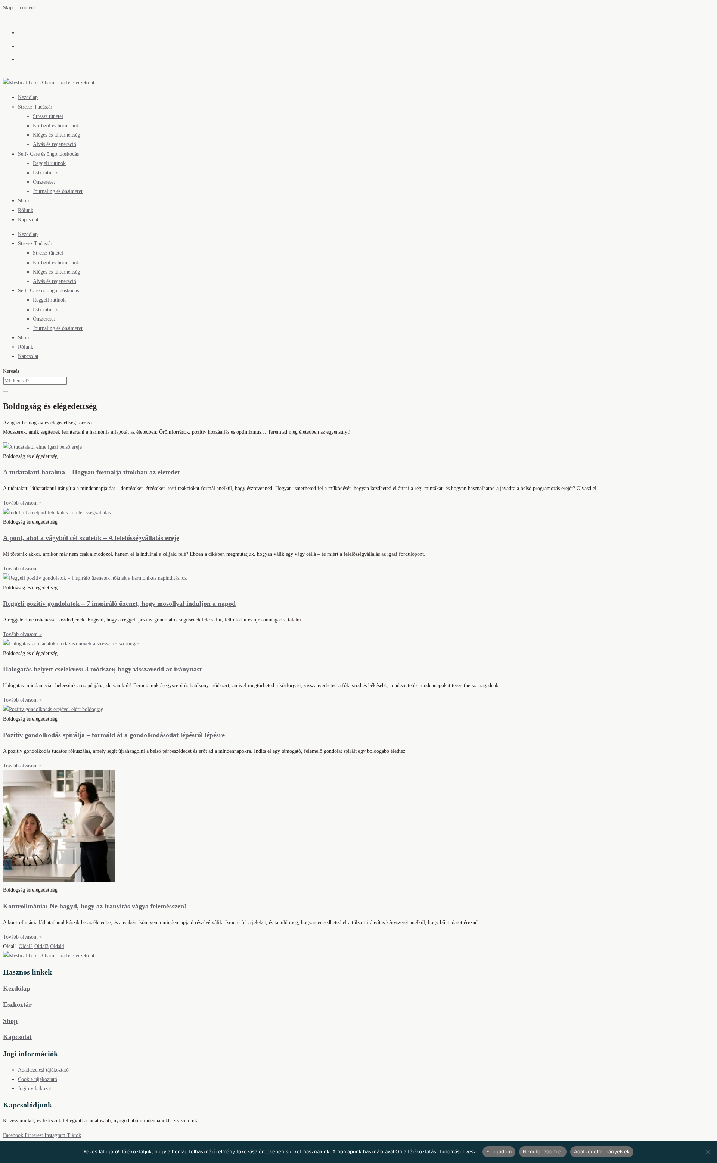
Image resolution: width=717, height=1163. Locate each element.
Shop (23, 200)
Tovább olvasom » (22, 503)
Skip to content (19, 7)
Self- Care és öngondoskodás (48, 154)
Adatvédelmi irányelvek (602, 1151)
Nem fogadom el (543, 1151)
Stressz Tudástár (35, 107)
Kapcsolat (28, 219)
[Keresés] (5, 391)
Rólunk (25, 210)
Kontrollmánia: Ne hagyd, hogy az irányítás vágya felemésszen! (94, 906)
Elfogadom (499, 1151)
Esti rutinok (45, 172)
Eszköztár (17, 1004)
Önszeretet (44, 182)
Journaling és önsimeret (58, 191)
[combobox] (35, 381)
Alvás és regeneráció (54, 144)
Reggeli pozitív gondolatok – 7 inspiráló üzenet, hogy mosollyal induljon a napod (119, 603)
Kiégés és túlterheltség (56, 135)
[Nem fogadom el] (707, 1152)
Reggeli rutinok (49, 163)
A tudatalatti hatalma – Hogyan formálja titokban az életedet (91, 472)
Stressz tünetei (48, 116)
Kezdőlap (28, 97)
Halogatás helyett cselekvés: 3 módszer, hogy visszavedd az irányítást (102, 669)
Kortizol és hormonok (56, 125)
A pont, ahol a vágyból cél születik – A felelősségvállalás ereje (91, 538)
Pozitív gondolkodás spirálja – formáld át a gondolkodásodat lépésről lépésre (114, 735)
